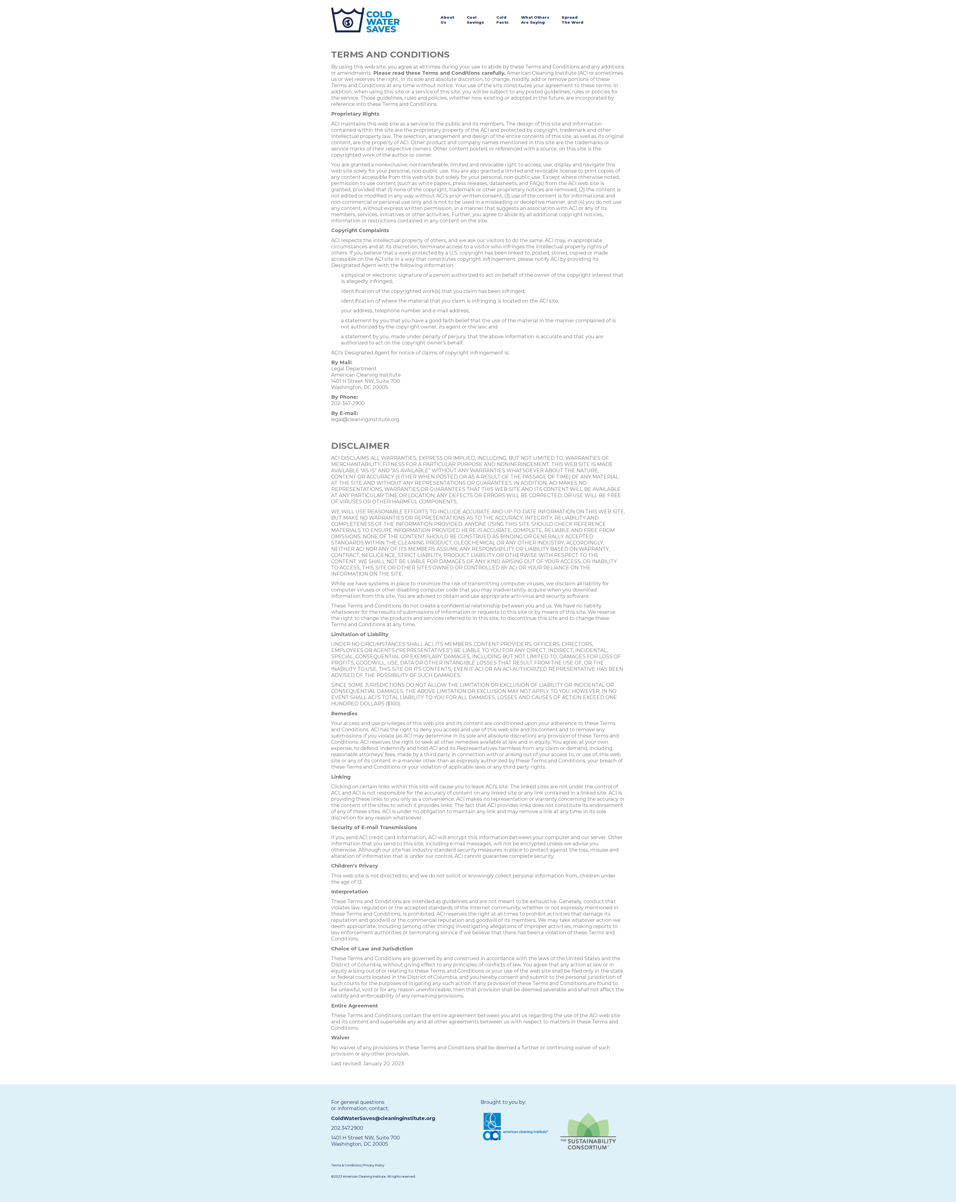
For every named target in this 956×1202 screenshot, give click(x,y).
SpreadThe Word (572, 20)
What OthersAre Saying (535, 20)
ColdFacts (502, 20)
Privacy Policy (373, 1165)
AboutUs (447, 20)
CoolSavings (475, 20)
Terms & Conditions (346, 1165)
